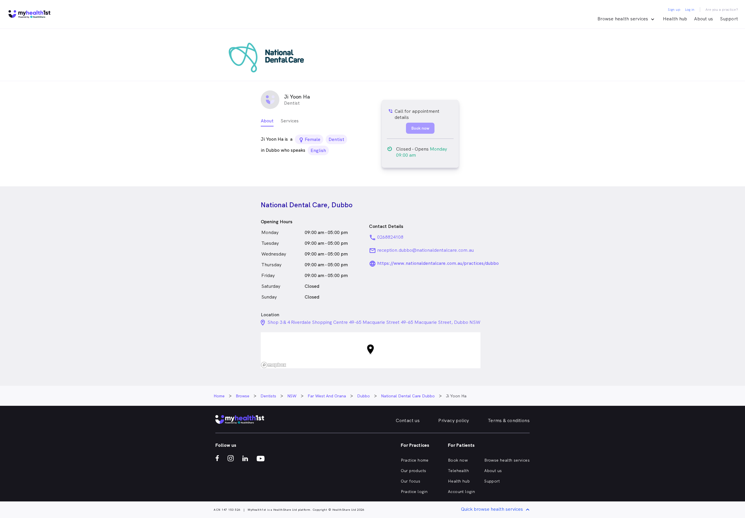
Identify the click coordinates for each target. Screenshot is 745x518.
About (267, 121)
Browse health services (507, 460)
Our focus (411, 481)
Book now (458, 460)
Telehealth (458, 470)
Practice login (414, 491)
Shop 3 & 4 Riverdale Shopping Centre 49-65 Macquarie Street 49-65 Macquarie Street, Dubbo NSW (373, 322)
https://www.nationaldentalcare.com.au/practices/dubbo (438, 263)
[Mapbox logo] (273, 365)
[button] (370, 350)
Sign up (674, 9)
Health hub (675, 19)
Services (290, 121)
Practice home (415, 460)
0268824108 (390, 237)
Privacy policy (453, 420)
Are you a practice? (721, 9)
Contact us (408, 420)
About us (703, 19)
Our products (413, 470)
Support (729, 19)
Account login (461, 491)
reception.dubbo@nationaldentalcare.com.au (425, 250)
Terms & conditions (509, 420)
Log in (689, 9)
